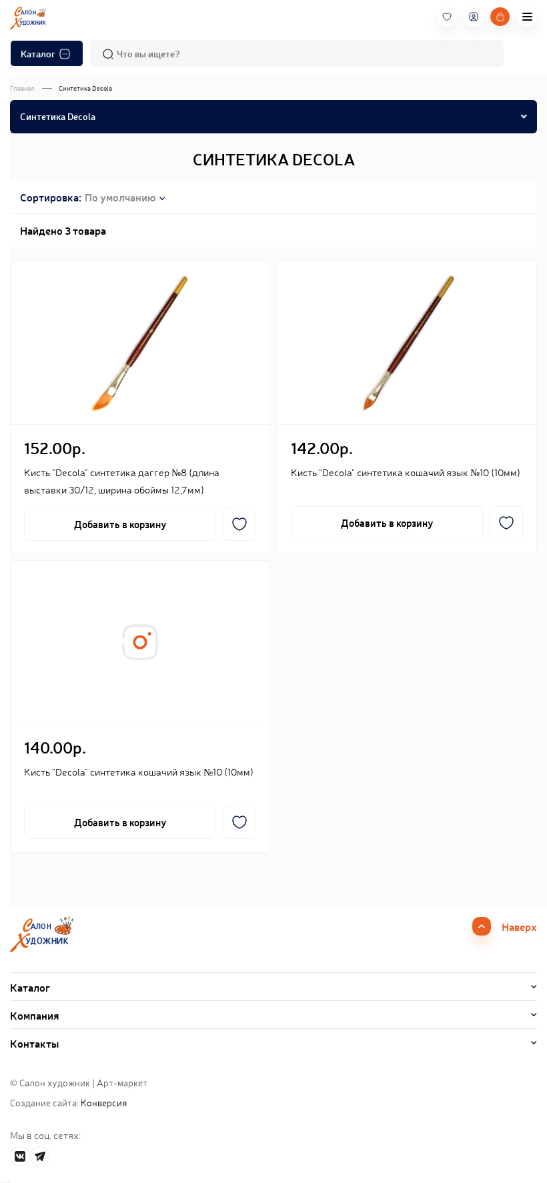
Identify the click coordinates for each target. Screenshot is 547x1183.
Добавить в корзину (120, 524)
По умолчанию (120, 196)
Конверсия (104, 1102)
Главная (22, 87)
